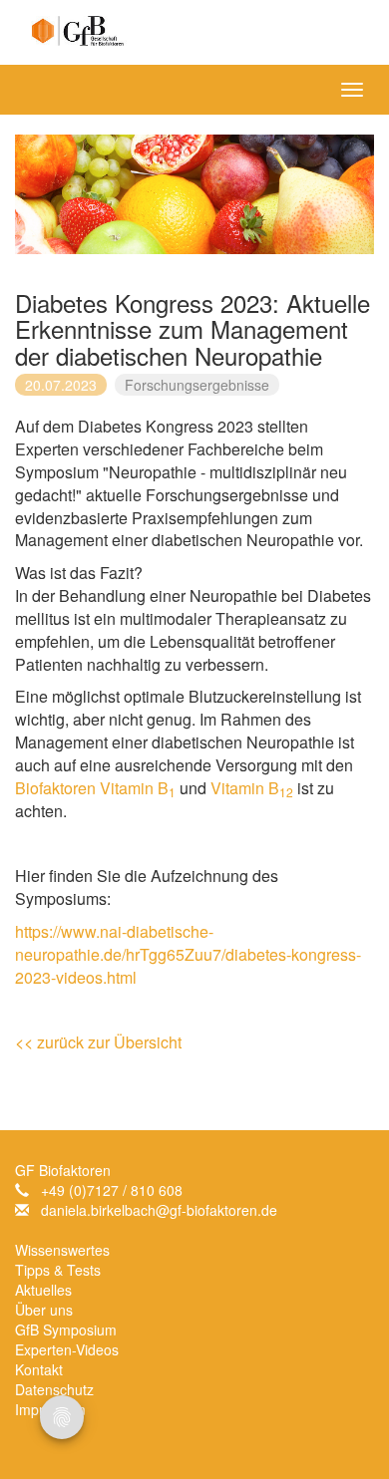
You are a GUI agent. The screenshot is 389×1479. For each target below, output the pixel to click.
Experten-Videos (67, 1349)
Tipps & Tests (58, 1270)
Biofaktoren (55, 787)
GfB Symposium (66, 1329)
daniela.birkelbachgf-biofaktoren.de (159, 1210)
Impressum (50, 1409)
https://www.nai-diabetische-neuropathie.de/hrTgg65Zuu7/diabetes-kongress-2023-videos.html (188, 954)
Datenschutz (54, 1389)
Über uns (44, 1310)
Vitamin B (138, 787)
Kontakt (39, 1369)
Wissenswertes (62, 1250)
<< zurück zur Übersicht (98, 1042)
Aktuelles (43, 1290)
